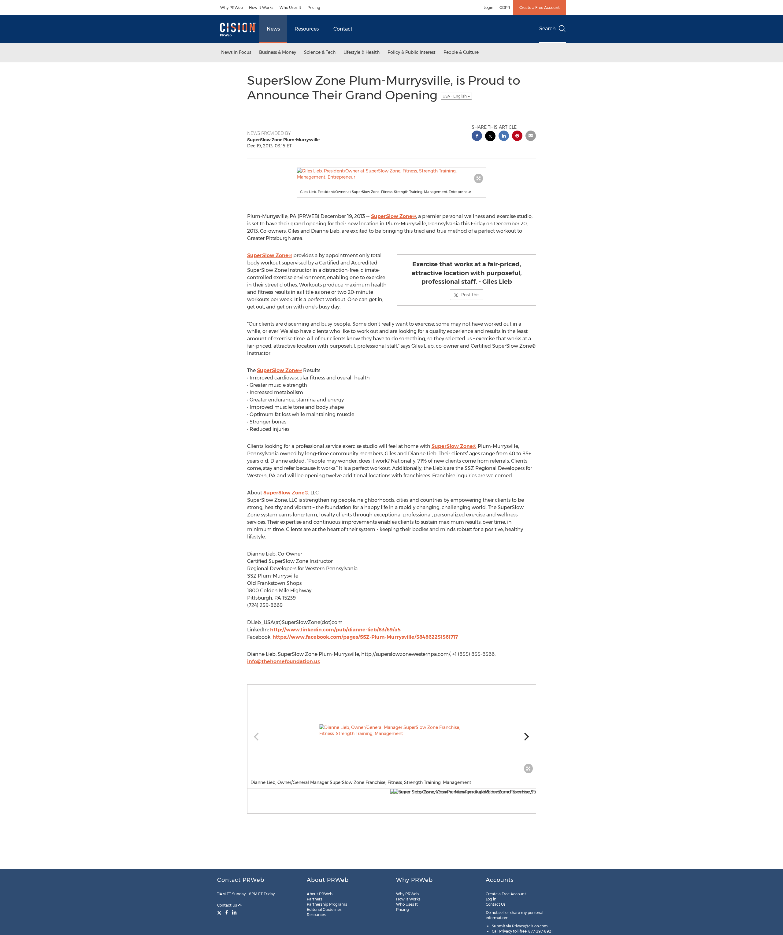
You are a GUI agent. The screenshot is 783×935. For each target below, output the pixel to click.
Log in (491, 899)
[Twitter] (220, 912)
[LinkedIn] (234, 912)
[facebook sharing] (477, 136)
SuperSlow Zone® (393, 216)
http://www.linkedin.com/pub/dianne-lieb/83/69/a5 (335, 630)
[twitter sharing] (490, 137)
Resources (307, 29)
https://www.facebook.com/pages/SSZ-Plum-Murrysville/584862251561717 (365, 637)
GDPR (504, 7)
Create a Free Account (539, 7)
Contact (342, 29)
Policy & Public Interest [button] (412, 52)
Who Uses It (290, 7)
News (273, 29)
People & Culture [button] (461, 52)
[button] (391, 174)
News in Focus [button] (236, 52)
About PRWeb (319, 894)
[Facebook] (226, 912)
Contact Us (227, 905)
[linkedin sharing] (504, 136)
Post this (470, 295)
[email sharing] (530, 136)
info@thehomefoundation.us (283, 661)
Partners (314, 899)
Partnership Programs (327, 904)
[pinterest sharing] (517, 136)
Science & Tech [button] (320, 52)
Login (488, 7)
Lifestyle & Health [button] (361, 52)
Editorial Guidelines (324, 909)
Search (547, 28)
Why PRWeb (231, 7)
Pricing (313, 7)
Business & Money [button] (277, 52)
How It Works (261, 7)
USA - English (455, 96)
